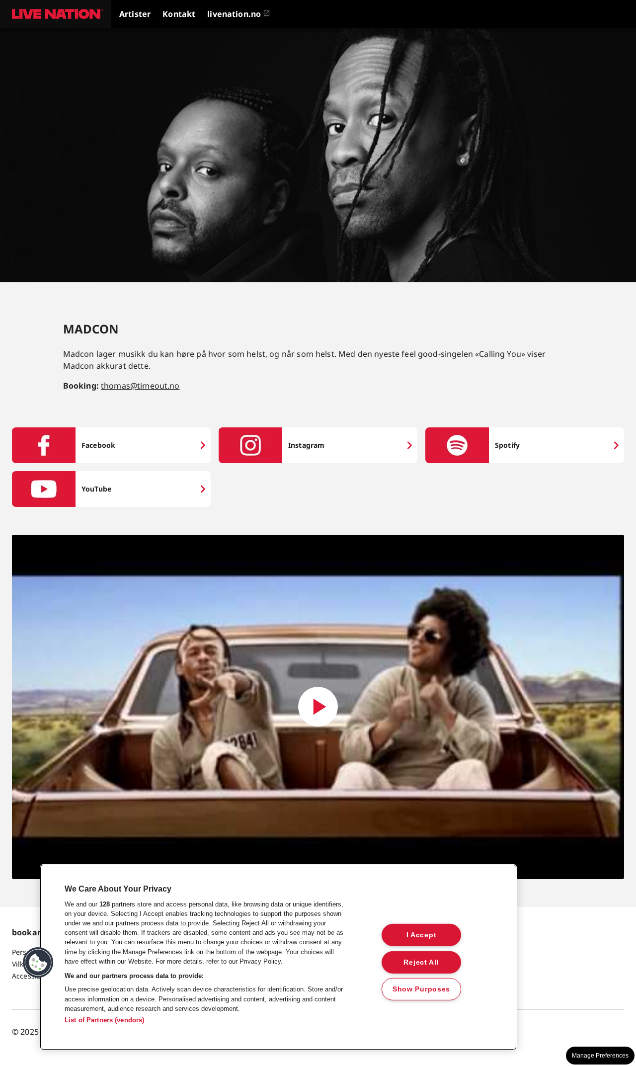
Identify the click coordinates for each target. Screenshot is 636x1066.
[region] (278, 957)
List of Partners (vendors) (104, 1020)
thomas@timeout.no (140, 385)
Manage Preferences (600, 1055)
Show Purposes (421, 989)
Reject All (421, 962)
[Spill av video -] (318, 707)
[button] (55, 14)
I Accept (421, 935)
